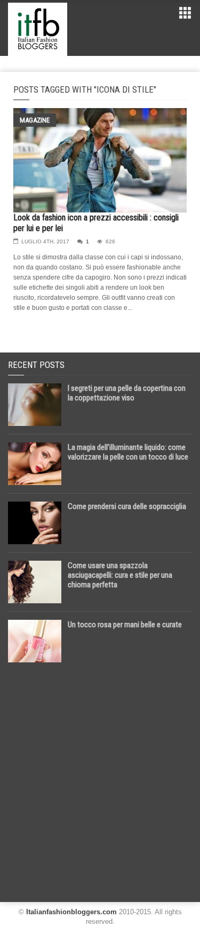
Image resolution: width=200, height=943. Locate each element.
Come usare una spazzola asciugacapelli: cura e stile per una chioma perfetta (120, 575)
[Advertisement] (100, 778)
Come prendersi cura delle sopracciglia (127, 506)
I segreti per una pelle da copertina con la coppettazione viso (127, 393)
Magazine (35, 120)
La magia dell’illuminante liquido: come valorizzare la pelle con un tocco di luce (128, 452)
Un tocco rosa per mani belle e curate (125, 624)
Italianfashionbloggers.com (71, 912)
